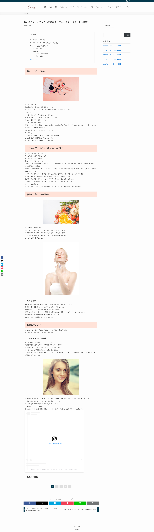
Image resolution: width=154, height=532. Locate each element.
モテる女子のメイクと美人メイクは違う (45, 43)
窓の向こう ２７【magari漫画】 (112, 59)
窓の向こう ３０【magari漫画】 (112, 45)
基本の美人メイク (38, 51)
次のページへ (34, 59)
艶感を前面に (39, 56)
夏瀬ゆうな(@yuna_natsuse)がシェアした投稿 (44, 469)
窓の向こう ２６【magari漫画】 (112, 64)
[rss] (127, 1)
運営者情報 (77, 526)
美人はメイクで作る (39, 40)
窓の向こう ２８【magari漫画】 (112, 55)
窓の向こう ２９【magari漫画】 (112, 50)
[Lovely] (31, 7)
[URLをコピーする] (93, 503)
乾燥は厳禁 (39, 48)
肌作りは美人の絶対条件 (40, 46)
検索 (127, 35)
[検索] (129, 1)
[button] (30, 503)
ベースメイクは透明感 (42, 53)
